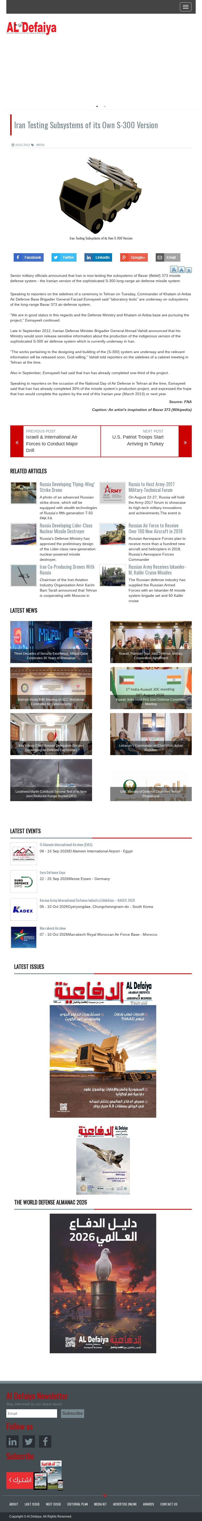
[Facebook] (45, 1441)
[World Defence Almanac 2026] (103, 1283)
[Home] (31, 28)
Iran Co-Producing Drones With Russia (67, 569)
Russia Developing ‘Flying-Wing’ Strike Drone (67, 487)
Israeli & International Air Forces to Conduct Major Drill (52, 443)
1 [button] (97, 106)
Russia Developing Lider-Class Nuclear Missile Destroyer (66, 528)
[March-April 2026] (103, 1050)
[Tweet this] (64, 256)
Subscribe (34, 1476)
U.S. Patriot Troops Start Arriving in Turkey (138, 440)
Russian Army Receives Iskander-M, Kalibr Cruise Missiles (157, 569)
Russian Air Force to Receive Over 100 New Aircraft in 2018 (156, 528)
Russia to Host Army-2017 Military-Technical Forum (152, 487)
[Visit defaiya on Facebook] (29, 256)
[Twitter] (29, 1441)
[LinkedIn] (12, 1441)
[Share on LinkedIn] (98, 256)
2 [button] (105, 106)
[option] (54, 67)
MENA (40, 144)
